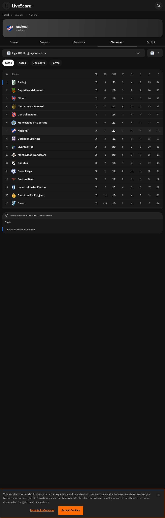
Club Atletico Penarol (30, 106)
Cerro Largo (25, 171)
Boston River (26, 179)
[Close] (158, 495)
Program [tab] (45, 42)
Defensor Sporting (29, 139)
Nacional (23, 130)
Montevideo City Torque (32, 122)
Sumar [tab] (14, 42)
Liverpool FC (25, 147)
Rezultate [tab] (79, 42)
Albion (21, 98)
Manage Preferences (42, 510)
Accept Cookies (71, 510)
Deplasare (39, 63)
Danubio (23, 163)
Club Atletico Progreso (31, 195)
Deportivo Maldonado (31, 90)
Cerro (21, 203)
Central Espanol (27, 114)
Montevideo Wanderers (32, 155)
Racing (22, 82)
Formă (56, 63)
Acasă (22, 63)
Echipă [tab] (151, 42)
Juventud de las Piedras (32, 187)
